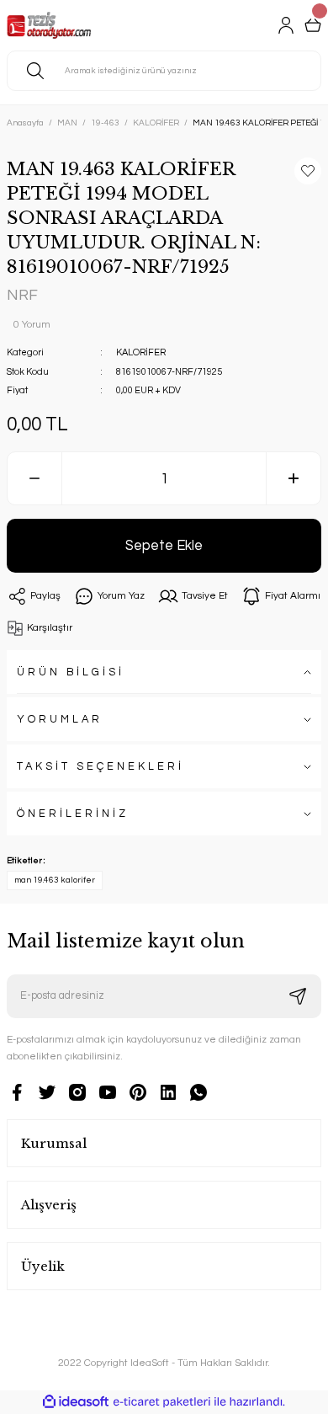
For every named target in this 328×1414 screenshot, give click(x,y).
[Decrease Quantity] (34, 478)
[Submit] (297, 996)
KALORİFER (141, 352)
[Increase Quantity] (293, 478)
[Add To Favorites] (307, 170)
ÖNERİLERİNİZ (73, 813)
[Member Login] (286, 25)
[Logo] (49, 25)
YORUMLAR (60, 719)
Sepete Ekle (164, 545)
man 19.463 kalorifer (54, 880)
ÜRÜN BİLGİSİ (70, 672)
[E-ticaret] (162, 1401)
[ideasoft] (75, 1402)
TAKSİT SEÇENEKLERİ (100, 766)
